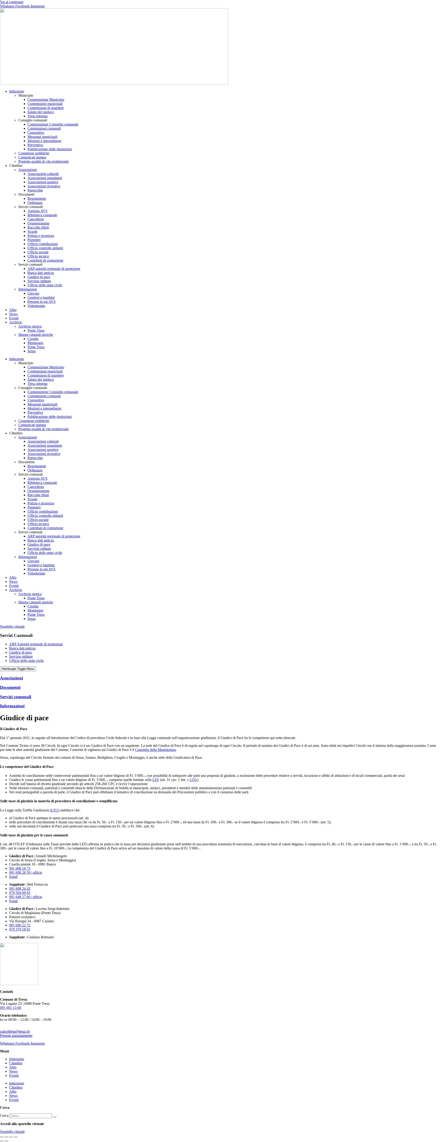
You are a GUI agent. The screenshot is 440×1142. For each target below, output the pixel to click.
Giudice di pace (39, 277)
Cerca (4, 1115)
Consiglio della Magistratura (155, 750)
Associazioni (27, 170)
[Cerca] (54, 1116)
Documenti (10, 687)
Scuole (32, 231)
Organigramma (38, 223)
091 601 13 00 (10, 1008)
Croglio (33, 339)
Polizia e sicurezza (41, 236)
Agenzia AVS (37, 211)
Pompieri (34, 240)
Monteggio (35, 343)
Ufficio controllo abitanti (45, 248)
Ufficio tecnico (38, 256)
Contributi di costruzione (45, 260)
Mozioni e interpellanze (44, 141)
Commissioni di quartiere (46, 108)
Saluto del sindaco (41, 112)
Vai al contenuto (11, 2)
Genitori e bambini (41, 297)
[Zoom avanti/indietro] (2, 1137)
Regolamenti (37, 198)
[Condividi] (11, 1137)
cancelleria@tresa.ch (15, 1031)
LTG (54, 810)
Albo (12, 310)
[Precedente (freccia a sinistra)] (2, 1141)
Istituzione (16, 91)
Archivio (15, 322)
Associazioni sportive (43, 182)
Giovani (33, 293)
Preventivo (35, 145)
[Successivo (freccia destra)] (6, 1141)
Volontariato (36, 306)
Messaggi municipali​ (42, 137)
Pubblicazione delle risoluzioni (50, 149)
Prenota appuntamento (16, 1036)
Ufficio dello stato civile (45, 285)
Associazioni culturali (43, 174)
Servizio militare (39, 281)
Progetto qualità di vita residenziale (43, 161)
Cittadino (15, 1063)
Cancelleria (36, 219)
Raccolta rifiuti (38, 227)
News (13, 314)
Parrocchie (35, 190)
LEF (155, 780)
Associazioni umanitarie (45, 178)
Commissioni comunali (44, 128)
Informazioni (27, 289)
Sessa (32, 351)
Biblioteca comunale (42, 215)
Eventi (14, 318)
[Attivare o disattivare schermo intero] (6, 1137)
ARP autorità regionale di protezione (54, 269)
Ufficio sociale (38, 252)
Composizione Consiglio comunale (53, 124)
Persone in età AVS (41, 302)
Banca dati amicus (41, 273)
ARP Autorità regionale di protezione (36, 644)
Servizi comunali (15, 696)
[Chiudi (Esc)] (15, 1137)
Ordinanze (35, 203)
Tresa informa (37, 116)
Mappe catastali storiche (35, 335)
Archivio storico (30, 326)
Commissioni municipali (45, 104)
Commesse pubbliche (33, 153)
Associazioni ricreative (44, 186)
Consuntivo (36, 132)
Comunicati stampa (32, 157)
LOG (193, 780)
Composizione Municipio (46, 99)
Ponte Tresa (36, 330)
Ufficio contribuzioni (43, 244)
